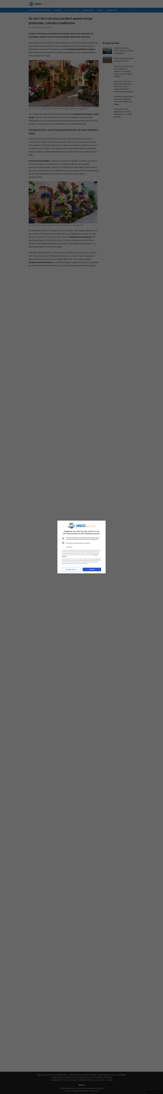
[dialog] (81, 547)
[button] (81, 547)
